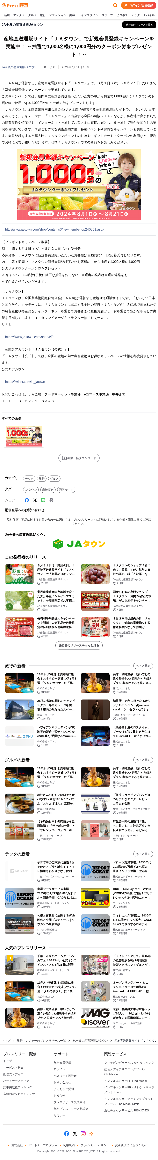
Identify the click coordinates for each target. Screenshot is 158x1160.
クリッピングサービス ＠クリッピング (129, 1062)
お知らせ (59, 1095)
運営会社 (17, 1145)
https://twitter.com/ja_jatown (25, 382)
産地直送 (48, 489)
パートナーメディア (16, 1080)
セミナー (59, 1115)
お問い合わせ (62, 1082)
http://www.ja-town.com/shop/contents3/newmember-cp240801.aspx (54, 229)
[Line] (43, 500)
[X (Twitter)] (35, 500)
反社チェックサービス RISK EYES (126, 1110)
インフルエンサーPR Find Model (125, 1080)
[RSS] (91, 1133)
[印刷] (51, 500)
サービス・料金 (13, 1067)
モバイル (149, 15)
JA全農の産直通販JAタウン (19, 67)
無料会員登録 (62, 1062)
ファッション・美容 (62, 15)
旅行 (43, 15)
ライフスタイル (88, 15)
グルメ (32, 15)
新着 (7, 15)
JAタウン (31, 489)
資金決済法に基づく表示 (131, 1145)
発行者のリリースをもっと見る (79, 645)
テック (135, 15)
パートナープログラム (43, 1145)
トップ (6, 1040)
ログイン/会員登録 (141, 5)
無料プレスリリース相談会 (71, 1108)
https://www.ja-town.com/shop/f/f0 (29, 337)
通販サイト (66, 489)
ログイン (59, 1069)
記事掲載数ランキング (17, 1087)
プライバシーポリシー (94, 1145)
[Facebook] (27, 500)
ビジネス (122, 15)
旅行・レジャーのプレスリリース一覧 (41, 1040)
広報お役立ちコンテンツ (19, 1094)
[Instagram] (83, 1133)
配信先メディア (13, 1074)
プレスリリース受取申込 (69, 1102)
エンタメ (19, 15)
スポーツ (107, 15)
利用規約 (69, 1145)
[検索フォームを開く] (115, 5)
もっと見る (143, 665)
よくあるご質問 (64, 1089)
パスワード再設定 (65, 1075)
